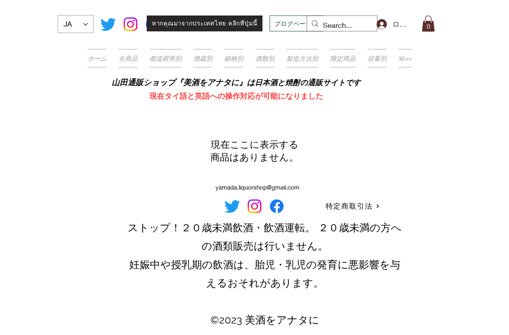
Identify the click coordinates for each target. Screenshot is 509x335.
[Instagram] (130, 24)
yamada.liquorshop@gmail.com (257, 187)
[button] (428, 23)
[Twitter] (108, 24)
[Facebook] (277, 206)
